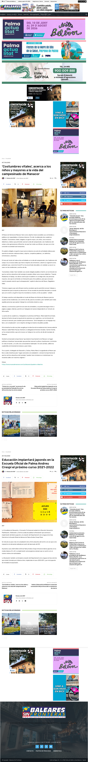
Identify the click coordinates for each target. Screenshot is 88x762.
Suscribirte (81, 203)
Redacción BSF (11, 178)
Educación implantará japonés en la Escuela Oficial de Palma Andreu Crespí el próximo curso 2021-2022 (44, 388)
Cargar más (72, 275)
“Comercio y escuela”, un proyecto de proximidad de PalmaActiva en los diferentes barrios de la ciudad (14, 388)
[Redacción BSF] (3, 178)
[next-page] (6, 439)
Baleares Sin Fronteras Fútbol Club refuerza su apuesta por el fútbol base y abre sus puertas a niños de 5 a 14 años (77, 252)
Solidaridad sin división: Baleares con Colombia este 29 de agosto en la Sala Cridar (47, 432)
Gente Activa (10, 425)
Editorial (47, 428)
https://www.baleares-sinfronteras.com (24, 399)
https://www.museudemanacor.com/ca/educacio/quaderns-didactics (22, 364)
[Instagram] (81, 1)
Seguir (83, 196)
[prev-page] (3, 439)
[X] (83, 1)
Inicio (3, 158)
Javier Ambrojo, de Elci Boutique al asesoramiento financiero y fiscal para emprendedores (29, 432)
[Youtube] (85, 1)
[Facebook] (79, 1)
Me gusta (82, 193)
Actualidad (8, 158)
